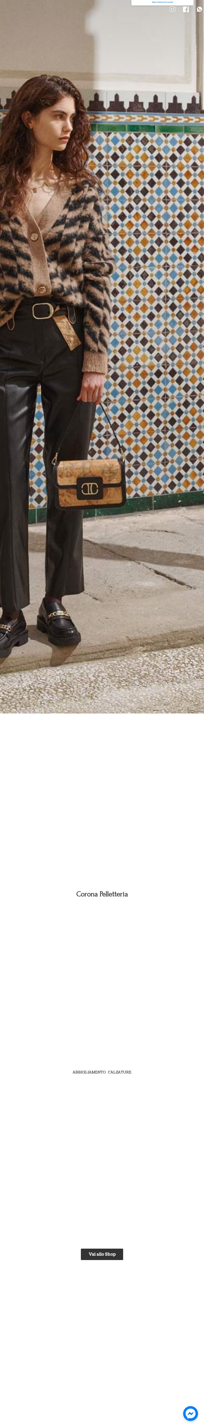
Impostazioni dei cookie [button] (162, 2)
